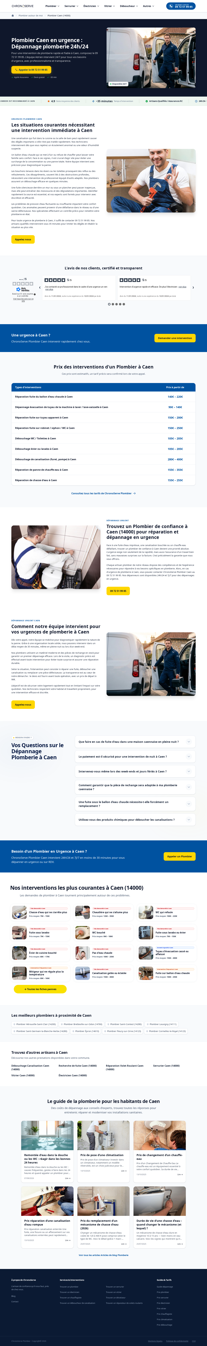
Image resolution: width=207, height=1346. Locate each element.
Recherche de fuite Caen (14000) (78, 1065)
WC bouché (98, 932)
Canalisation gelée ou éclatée (109, 973)
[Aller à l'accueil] (22, 6)
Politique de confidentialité (177, 1341)
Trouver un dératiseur (115, 1297)
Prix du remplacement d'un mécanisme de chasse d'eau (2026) (99, 1224)
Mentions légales (155, 1341)
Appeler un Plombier (179, 856)
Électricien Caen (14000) (73, 1075)
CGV (194, 1341)
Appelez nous (23, 239)
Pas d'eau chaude (102, 952)
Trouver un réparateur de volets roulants (124, 1303)
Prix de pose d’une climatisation (102, 1155)
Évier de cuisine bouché (43, 952)
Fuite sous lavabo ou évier (171, 932)
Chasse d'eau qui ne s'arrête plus (48, 912)
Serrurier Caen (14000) (166, 1065)
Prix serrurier (163, 1297)
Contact (14, 1301)
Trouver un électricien (69, 1292)
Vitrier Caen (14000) (23, 1075)
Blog (13, 1296)
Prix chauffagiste (164, 1314)
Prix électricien (163, 1303)
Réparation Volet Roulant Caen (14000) (125, 1067)
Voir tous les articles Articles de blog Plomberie (103, 1255)
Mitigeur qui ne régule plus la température (46, 973)
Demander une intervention (175, 338)
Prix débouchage (164, 1324)
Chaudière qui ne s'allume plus (110, 912)
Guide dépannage (165, 1286)
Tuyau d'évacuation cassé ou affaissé (172, 953)
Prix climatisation (164, 1319)
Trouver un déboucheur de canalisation (77, 1303)
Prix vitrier (161, 1308)
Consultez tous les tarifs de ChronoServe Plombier (101, 493)
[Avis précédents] (40, 288)
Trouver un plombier (69, 1286)
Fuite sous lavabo (39, 932)
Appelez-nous (23, 704)
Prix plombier (163, 1292)
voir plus (49, 289)
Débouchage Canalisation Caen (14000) (30, 1067)
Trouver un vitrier (114, 1292)
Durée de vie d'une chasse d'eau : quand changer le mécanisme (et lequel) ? (159, 1224)
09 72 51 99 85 (118, 591)
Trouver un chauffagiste (70, 1297)
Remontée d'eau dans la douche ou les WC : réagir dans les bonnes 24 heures (47, 1158)
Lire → (67, 1178)
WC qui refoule (164, 912)
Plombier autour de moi (31, 15)
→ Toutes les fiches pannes (40, 989)
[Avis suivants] (193, 288)
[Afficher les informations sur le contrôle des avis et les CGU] (34, 294)
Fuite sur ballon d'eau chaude (173, 973)
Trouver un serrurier (115, 1286)
